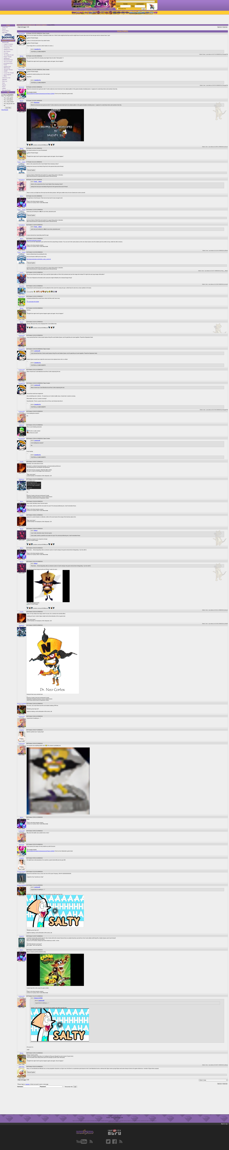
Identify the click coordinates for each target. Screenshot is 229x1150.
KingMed (21, 730)
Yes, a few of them (9, 101)
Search (4, 29)
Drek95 (21, 461)
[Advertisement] (114, 19)
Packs (3, 86)
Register (125, 3)
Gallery (4, 88)
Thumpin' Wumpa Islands (8, 70)
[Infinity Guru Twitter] (108, 1141)
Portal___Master (22, 162)
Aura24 (21, 272)
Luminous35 (22, 335)
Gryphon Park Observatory (7, 67)
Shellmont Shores (8, 49)
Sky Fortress (7, 51)
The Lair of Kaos (8, 61)
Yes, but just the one (9, 103)
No (4, 105)
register (27, 1084)
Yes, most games (8, 100)
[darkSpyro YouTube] (81, 1141)
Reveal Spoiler (31, 170)
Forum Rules (5, 30)
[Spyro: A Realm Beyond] (155, 12)
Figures (4, 85)
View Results (4, 109)
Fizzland (6, 53)
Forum (110, 9)
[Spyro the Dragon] (78, 12)
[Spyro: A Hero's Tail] (111, 12)
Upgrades (4, 79)
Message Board (6, 90)
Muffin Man (21, 1066)
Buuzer (21, 100)
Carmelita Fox (37, 49)
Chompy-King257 (21, 871)
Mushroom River (8, 46)
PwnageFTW (21, 33)
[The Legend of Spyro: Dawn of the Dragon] (127, 12)
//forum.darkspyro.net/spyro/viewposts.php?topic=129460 (40, 93)
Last (25, 27)
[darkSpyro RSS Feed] (91, 1141)
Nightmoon (21, 479)
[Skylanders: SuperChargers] (147, 12)
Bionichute (21, 87)
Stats (3, 83)
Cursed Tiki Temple (9, 73)
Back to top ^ (225, 1124)
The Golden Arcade (9, 55)
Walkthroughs (85, 9)
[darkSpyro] (85, 1132)
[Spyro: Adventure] (102, 12)
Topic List (219, 27)
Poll (8, 92)
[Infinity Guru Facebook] (114, 1141)
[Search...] (156, 2)
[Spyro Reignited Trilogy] (74, 12)
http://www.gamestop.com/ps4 (34, 240)
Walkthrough (5, 42)
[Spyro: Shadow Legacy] (115, 12)
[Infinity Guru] (114, 1132)
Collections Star (6, 77)
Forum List (5, 27)
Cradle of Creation (8, 44)
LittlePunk (21, 425)
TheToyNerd (22, 179)
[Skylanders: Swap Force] (139, 12)
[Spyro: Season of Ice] (90, 12)
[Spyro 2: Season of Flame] (94, 12)
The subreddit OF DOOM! (33, 301)
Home (75, 9)
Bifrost (21, 196)
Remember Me (122, 8)
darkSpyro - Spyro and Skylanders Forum (26, 24)
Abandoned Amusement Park (8, 59)
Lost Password (140, 3)
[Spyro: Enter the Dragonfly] (98, 12)
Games (94, 9)
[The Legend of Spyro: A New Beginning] (119, 12)
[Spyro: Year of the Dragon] (86, 12)
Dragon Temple (7, 56)
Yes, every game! (8, 98)
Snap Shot (21, 286)
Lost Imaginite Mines (7, 75)
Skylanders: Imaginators (8, 40)
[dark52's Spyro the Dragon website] (94, 3)
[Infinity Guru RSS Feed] (121, 1141)
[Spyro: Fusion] (106, 12)
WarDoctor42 (21, 296)
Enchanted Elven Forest (8, 64)
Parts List (4, 81)
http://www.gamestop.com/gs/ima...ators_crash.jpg (39, 259)
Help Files (4, 32)
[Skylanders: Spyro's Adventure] (131, 12)
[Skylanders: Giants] (135, 12)
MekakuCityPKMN (21, 703)
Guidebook (102, 9)
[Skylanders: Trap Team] (143, 12)
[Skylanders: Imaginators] (151, 12)
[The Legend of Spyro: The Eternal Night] (123, 12)
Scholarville (7, 47)
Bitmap (21, 56)
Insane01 (21, 936)
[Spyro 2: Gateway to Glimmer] (82, 12)
